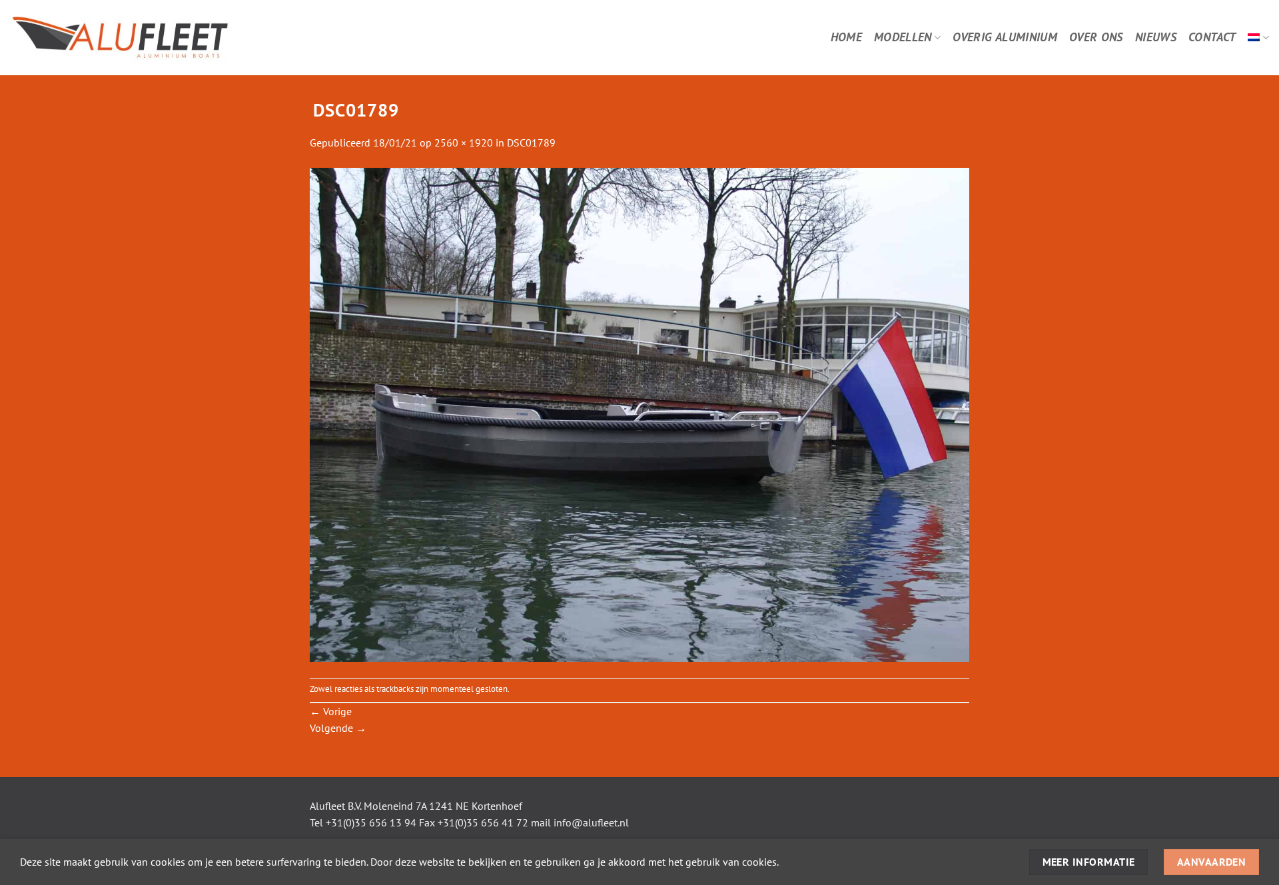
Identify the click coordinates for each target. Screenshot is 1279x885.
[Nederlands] (1258, 38)
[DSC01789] (639, 413)
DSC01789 (531, 142)
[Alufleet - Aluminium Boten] (158, 37)
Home (846, 37)
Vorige (331, 711)
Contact (1212, 37)
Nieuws (1155, 37)
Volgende (338, 728)
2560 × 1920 (463, 142)
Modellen (903, 37)
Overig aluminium (1005, 37)
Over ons (1096, 37)
